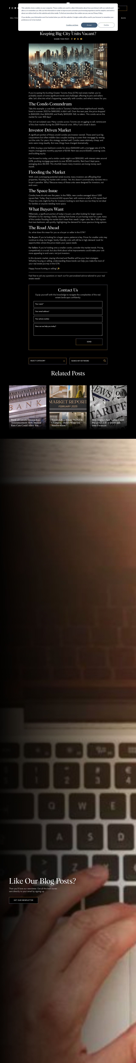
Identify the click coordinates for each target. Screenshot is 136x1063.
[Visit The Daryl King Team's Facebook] (9, 8)
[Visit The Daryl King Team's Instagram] (12, 8)
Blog (123, 18)
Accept (89, 25)
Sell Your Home (17, 18)
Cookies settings (72, 25)
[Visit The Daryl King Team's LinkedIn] (15, 8)
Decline (106, 25)
